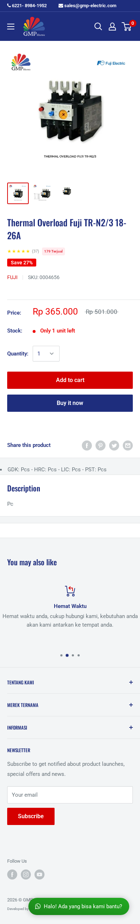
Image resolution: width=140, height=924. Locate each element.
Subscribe (31, 816)
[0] (126, 26)
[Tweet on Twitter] (114, 445)
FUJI (12, 277)
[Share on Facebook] (87, 445)
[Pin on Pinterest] (100, 445)
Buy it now (70, 403)
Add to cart (70, 380)
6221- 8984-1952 (29, 5)
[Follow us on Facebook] (12, 874)
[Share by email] (128, 445)
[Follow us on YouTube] (39, 874)
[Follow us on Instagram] (26, 874)
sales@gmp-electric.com (89, 5)
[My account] (112, 26)
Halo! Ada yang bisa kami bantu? (83, 906)
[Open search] (98, 26)
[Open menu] (10, 26)
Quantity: (17, 353)
